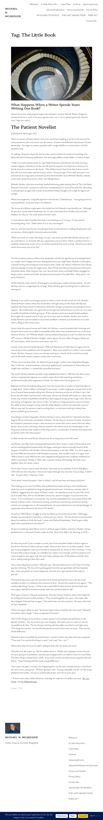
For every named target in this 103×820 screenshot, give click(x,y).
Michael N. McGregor (21, 737)
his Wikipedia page (29, 681)
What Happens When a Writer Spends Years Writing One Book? (45, 106)
